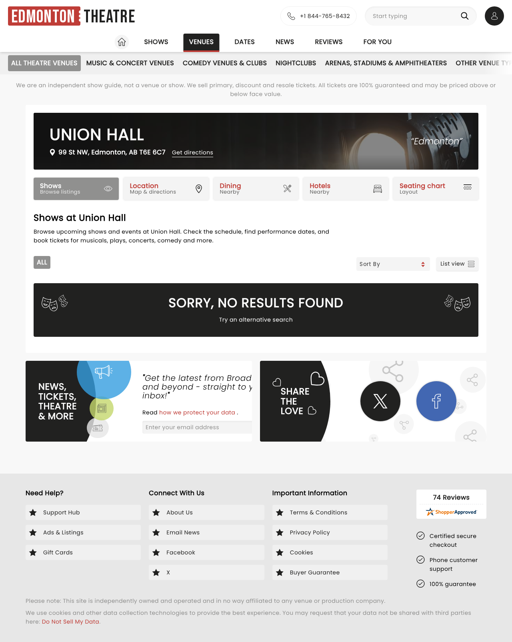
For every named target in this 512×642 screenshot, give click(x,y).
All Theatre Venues (44, 63)
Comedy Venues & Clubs (225, 63)
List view (452, 264)
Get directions (192, 152)
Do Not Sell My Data (70, 622)
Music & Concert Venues (130, 63)
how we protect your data (198, 412)
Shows (156, 41)
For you (378, 41)
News (285, 41)
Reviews (329, 41)
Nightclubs (296, 63)
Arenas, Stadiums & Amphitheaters (386, 63)
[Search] (466, 16)
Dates (244, 41)
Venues (201, 41)
